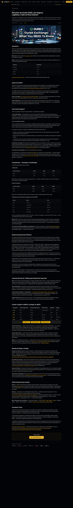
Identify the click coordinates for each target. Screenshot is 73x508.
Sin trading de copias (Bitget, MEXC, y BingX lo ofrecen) (43, 292)
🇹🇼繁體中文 (37, 445)
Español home (15, 8)
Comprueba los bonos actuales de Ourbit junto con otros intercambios (36, 428)
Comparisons (17, 1)
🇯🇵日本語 (47, 445)
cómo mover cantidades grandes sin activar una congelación (24, 394)
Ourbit (14, 310)
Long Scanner (56, 1)
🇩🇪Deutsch (20, 445)
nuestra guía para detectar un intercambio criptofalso (23, 365)
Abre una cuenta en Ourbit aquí (18, 426)
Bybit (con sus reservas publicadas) (31, 155)
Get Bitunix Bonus (45, 322)
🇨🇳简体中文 (25, 445)
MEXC (35, 152)
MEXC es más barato (55, 226)
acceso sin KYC (19, 386)
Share (60, 22)
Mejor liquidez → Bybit (51, 400)
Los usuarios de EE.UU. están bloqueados (29, 96)
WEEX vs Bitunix (45, 343)
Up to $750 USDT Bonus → (36, 437)
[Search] (61, 2)
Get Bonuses (69, 1)
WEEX (14, 319)
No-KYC (29, 1)
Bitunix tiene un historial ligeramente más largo (41, 341)
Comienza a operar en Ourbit (18, 77)
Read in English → (58, 4)
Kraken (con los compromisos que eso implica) (42, 402)
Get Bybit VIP (26, 322)
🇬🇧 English (14, 445)
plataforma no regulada (31, 147)
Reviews (12, 1)
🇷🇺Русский (31, 445)
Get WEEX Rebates (35, 322)
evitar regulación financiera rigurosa (35, 88)
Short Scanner (49, 1)
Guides (38, 1)
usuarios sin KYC (29, 55)
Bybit (32, 152)
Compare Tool (24, 1)
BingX (14, 317)
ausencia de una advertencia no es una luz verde (35, 375)
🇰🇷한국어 (42, 445)
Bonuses (34, 1)
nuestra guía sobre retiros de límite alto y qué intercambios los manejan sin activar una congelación (33, 357)
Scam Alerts (43, 1)
